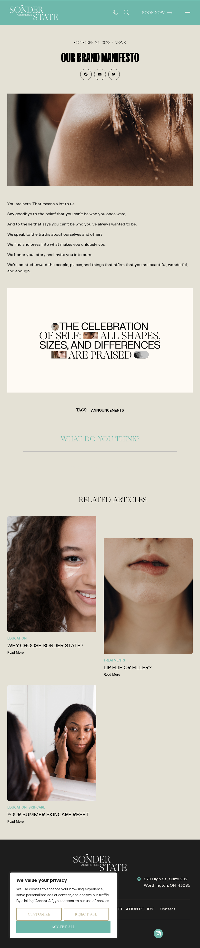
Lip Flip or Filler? (127, 668)
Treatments (114, 660)
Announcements (107, 410)
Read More (15, 652)
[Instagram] (158, 933)
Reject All (86, 914)
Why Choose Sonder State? (45, 646)
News (120, 42)
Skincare (37, 807)
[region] (63, 905)
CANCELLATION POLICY (130, 909)
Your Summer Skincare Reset (48, 815)
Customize (39, 914)
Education (17, 638)
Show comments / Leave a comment (100, 467)
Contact (167, 909)
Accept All (63, 927)
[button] (187, 12)
